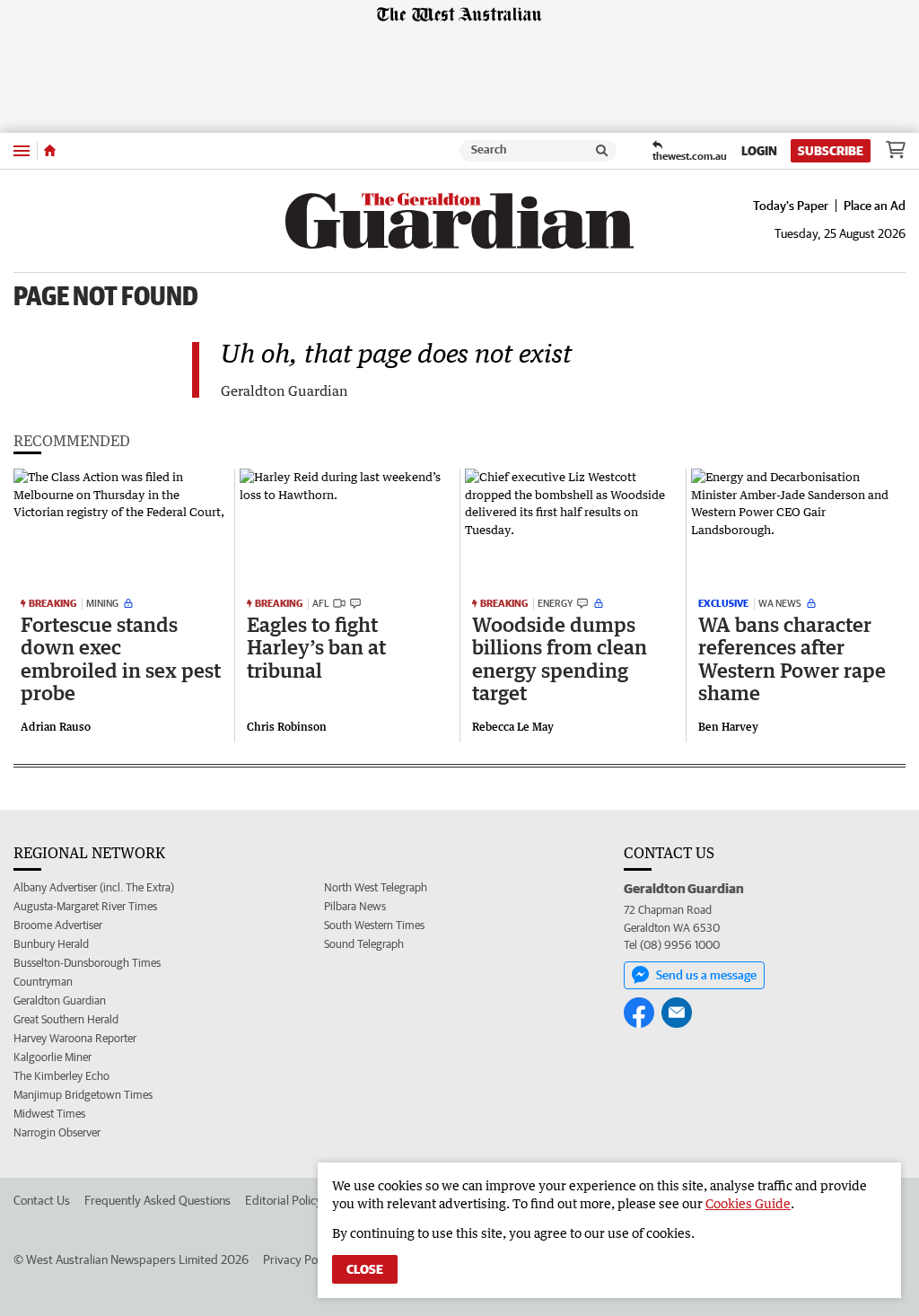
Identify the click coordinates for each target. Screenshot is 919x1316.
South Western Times (374, 925)
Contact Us (41, 1200)
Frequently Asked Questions (157, 1200)
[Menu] (21, 150)
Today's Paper (790, 205)
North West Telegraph (375, 887)
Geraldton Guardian (59, 1000)
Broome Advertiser (57, 925)
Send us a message (706, 975)
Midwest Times (49, 1113)
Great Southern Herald (65, 1019)
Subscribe (830, 151)
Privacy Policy (299, 1259)
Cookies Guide (748, 1203)
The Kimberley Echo (61, 1076)
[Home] (50, 151)
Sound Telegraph (364, 944)
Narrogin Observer (57, 1132)
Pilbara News (355, 906)
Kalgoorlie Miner (52, 1057)
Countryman (43, 981)
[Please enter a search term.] (602, 151)
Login (759, 151)
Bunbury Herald (51, 944)
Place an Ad (875, 205)
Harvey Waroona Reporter (74, 1038)
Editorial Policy (283, 1200)
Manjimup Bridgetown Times (83, 1094)
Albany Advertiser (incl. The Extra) (93, 887)
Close (364, 1269)
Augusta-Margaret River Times (85, 906)
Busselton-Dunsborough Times (87, 962)
